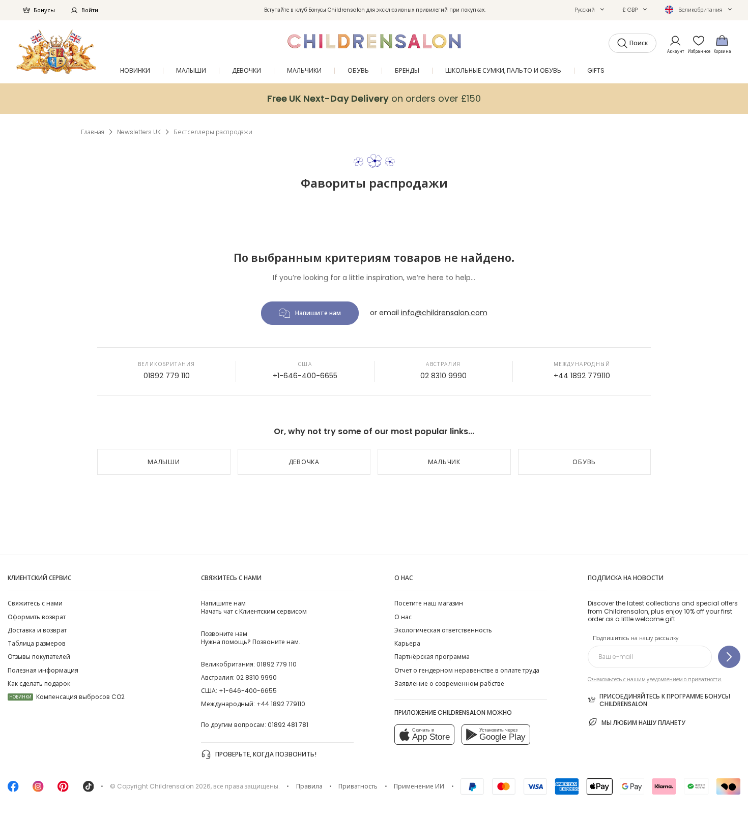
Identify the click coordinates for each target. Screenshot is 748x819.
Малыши (164, 462)
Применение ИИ (419, 786)
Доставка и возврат (37, 630)
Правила (309, 786)
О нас (403, 617)
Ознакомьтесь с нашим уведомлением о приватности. (655, 679)
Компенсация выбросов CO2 (67, 696)
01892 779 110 (166, 376)
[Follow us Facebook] (13, 789)
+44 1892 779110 (582, 376)
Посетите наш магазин (428, 603)
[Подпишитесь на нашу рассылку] (729, 657)
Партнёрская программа (432, 656)
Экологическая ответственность (443, 630)
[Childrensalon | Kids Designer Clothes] (56, 51)
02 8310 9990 (443, 376)
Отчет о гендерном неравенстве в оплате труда (466, 670)
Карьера (407, 643)
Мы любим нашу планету (643, 722)
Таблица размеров (37, 643)
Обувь (584, 462)
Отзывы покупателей (39, 656)
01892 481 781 (288, 724)
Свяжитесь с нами (35, 603)
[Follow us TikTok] (88, 789)
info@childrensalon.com (444, 313)
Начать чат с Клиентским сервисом (254, 607)
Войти (89, 10)
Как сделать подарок (39, 683)
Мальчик (444, 462)
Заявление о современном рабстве (449, 683)
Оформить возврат (37, 617)
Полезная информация (43, 670)
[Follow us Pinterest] (63, 789)
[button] (589, 9)
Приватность (358, 786)
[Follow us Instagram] (38, 789)
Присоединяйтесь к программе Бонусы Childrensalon (664, 700)
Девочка (304, 462)
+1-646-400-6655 (305, 376)
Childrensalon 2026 (180, 786)
